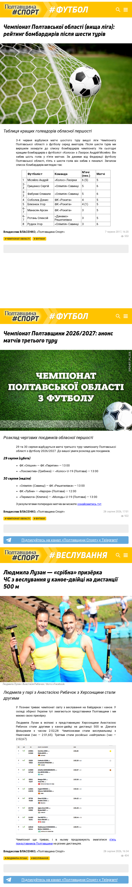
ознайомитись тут (89, 504)
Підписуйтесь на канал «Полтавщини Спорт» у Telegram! (69, 540)
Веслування (81, 555)
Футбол (72, 10)
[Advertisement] (66, 280)
